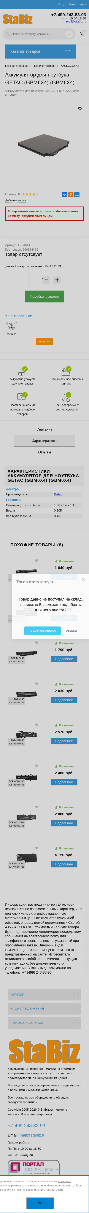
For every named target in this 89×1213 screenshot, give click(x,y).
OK (40, 1203)
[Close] (83, 579)
